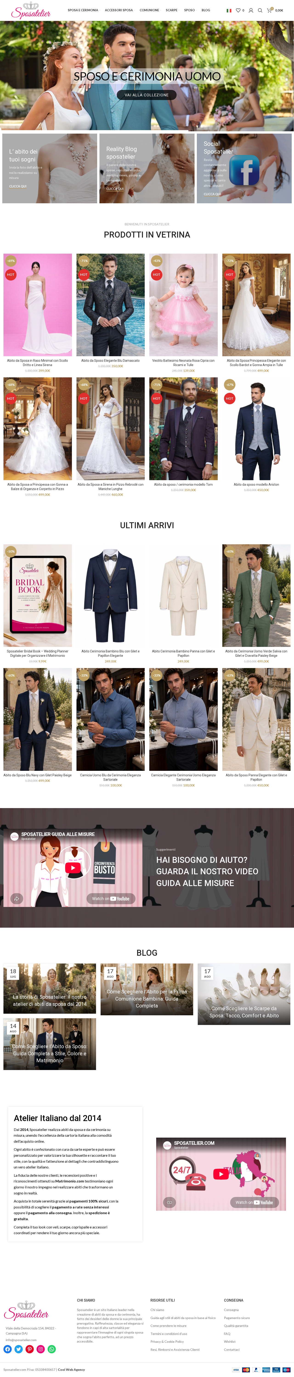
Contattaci (232, 1349)
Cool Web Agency (71, 1369)
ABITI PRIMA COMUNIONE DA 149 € (147, 76)
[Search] (260, 10)
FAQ (227, 1334)
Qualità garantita (236, 1326)
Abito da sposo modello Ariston (256, 484)
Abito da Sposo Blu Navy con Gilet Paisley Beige (37, 775)
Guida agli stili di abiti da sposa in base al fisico (183, 1318)
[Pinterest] (29, 1349)
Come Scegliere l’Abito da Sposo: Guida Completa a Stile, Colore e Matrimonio (49, 1054)
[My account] (251, 10)
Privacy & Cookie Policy (167, 1341)
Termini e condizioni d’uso (168, 1334)
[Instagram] (41, 1349)
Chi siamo (157, 1310)
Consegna (231, 1310)
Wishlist (230, 1341)
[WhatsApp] (52, 1349)
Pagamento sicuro (237, 1318)
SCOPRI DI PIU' (146, 95)
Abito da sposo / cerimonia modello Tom (183, 484)
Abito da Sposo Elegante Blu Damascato (110, 360)
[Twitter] (18, 1349)
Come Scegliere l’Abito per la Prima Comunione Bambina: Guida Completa (147, 999)
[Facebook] (7, 1349)
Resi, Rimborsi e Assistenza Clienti (175, 1349)
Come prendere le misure (168, 1326)
